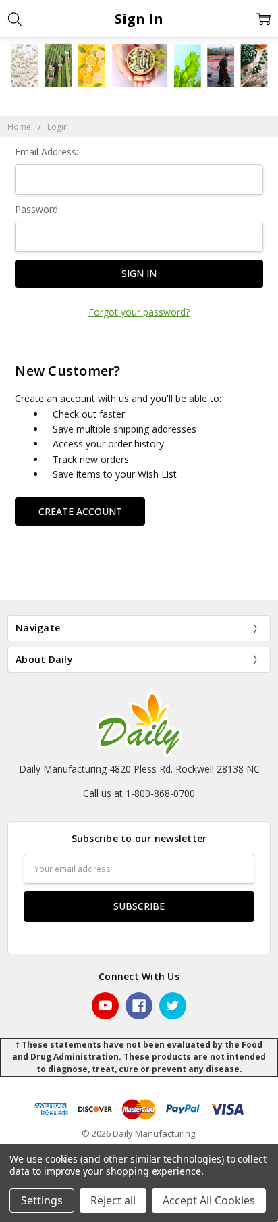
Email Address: (46, 151)
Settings (42, 1200)
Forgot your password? (139, 312)
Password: (37, 209)
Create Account (80, 511)
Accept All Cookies (209, 1200)
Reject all (113, 1200)
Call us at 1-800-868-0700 (139, 793)
